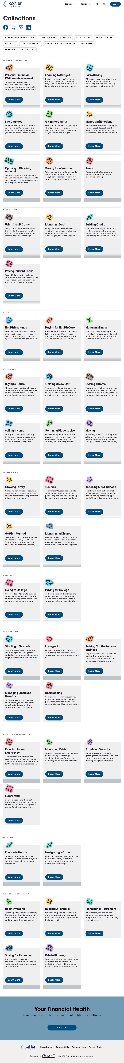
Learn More (14, 100)
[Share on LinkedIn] (28, 27)
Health (67, 37)
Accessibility (62, 1047)
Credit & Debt (48, 37)
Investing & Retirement (20, 50)
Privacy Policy (96, 1047)
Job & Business (30, 43)
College (10, 43)
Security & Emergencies (60, 43)
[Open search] (97, 4)
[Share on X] (13, 27)
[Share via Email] (21, 27)
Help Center (46, 1047)
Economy (86, 43)
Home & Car (83, 37)
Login (115, 4)
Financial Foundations (19, 37)
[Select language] (104, 4)
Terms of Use (79, 1047)
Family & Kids (104, 37)
